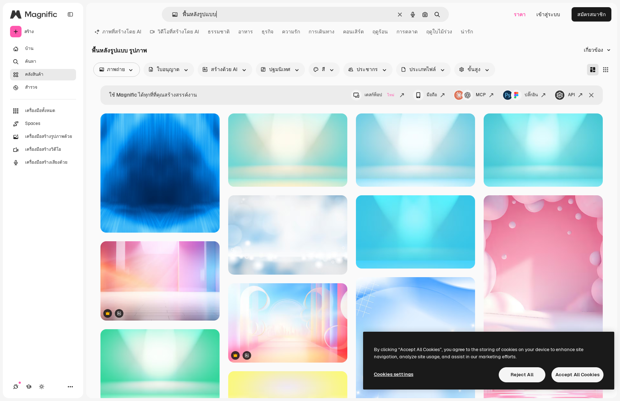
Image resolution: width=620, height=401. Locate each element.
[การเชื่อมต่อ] (16, 386)
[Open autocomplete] (172, 14)
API (571, 95)
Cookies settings (393, 374)
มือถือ (432, 95)
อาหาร (245, 31)
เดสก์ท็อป (379, 95)
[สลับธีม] (41, 386)
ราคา (520, 14)
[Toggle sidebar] (70, 14)
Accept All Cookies (577, 375)
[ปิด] (591, 95)
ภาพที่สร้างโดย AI (121, 31)
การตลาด (407, 31)
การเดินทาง (321, 31)
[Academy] (28, 386)
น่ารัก (467, 31)
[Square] (605, 69)
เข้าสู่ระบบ (548, 14)
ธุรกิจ (267, 31)
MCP (481, 95)
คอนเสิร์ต (353, 31)
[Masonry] (592, 69)
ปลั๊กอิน (531, 95)
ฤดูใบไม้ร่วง (439, 31)
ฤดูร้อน (380, 31)
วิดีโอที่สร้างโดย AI (178, 31)
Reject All (522, 375)
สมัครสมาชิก (591, 14)
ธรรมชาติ (219, 31)
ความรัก (291, 31)
